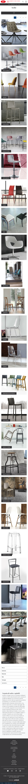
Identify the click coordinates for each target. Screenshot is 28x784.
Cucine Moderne (14, 747)
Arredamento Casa (14, 4)
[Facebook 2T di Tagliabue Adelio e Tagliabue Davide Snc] (16, 770)
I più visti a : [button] (4, 683)
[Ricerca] (23, 1)
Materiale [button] (4, 673)
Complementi (14, 761)
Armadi (14, 755)
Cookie (6, 783)
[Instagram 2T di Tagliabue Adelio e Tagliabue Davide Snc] (20, 770)
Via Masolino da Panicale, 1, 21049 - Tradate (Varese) (14, 768)
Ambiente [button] (4, 670)
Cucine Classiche (14, 748)
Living (14, 749)
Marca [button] (3, 667)
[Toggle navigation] (26, 1)
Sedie (19, 4)
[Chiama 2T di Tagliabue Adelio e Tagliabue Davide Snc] (8, 770)
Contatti (14, 744)
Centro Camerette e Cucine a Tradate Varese (13, 1)
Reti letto (14, 763)
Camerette (14, 756)
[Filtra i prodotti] (14, 13)
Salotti (14, 751)
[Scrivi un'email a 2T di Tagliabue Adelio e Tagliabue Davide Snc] (12, 770)
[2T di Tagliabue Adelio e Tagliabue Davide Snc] (3, 1)
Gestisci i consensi (12, 783)
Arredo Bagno (14, 764)
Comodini (14, 757)
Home (9, 4)
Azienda (14, 740)
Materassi (14, 760)
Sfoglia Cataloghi (14, 743)
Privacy (1, 783)
